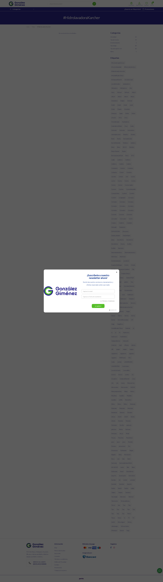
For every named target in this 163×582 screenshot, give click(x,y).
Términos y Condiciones (108, 301)
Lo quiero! (98, 306)
